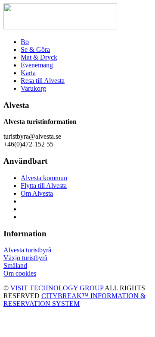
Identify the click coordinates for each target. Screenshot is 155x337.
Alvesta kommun (44, 177)
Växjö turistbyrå (25, 257)
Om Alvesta (37, 193)
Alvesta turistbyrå (27, 250)
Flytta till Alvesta (44, 185)
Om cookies (19, 273)
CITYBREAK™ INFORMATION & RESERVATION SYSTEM (74, 299)
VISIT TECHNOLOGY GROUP (56, 288)
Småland (15, 265)
